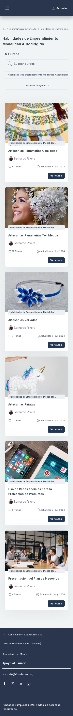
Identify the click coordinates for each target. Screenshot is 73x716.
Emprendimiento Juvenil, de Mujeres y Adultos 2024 (23, 29)
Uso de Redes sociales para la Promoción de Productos (30, 491)
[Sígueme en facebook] (4, 683)
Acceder (36, 643)
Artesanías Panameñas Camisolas (32, 150)
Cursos (4, 29)
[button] (36, 85)
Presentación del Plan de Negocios (33, 578)
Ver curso (56, 175)
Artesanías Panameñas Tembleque (33, 235)
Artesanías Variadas (22, 320)
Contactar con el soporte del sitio (25, 634)
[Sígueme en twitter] (13, 683)
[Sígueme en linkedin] (21, 683)
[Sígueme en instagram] (29, 684)
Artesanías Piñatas (21, 404)
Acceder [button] (62, 8)
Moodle (23, 654)
